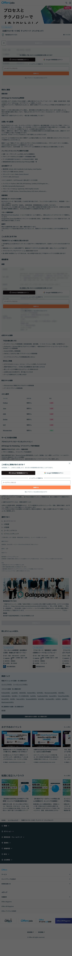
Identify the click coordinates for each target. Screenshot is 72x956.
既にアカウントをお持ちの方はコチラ (36, 492)
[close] (69, 463)
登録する (36, 487)
